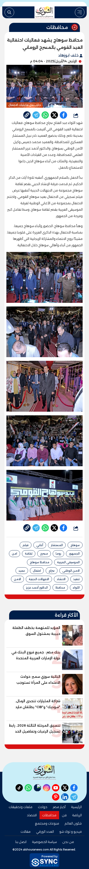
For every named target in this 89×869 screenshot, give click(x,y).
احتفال (37, 570)
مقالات (26, 832)
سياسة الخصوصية (44, 842)
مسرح (44, 553)
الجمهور (74, 553)
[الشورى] (44, 12)
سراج (52, 570)
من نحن (68, 842)
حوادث (42, 807)
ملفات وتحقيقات (20, 807)
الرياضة (77, 815)
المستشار (57, 545)
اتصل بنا (20, 842)
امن (14, 553)
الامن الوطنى (71, 570)
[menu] (79, 12)
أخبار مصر (59, 807)
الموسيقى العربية (68, 562)
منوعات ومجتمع (47, 823)
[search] (9, 12)
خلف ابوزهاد (68, 55)
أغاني (39, 545)
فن (64, 815)
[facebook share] (63, 115)
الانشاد (61, 579)
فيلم (26, 545)
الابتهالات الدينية (39, 579)
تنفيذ (76, 579)
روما (58, 553)
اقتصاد (32, 815)
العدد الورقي (45, 832)
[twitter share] (54, 115)
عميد (21, 570)
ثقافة (28, 553)
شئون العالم (73, 823)
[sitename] (44, 771)
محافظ (60, 587)
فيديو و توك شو (70, 832)
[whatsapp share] (45, 115)
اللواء (76, 587)
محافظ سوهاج (39, 562)
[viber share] (36, 115)
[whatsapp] (27, 115)
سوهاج (75, 545)
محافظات (49, 815)
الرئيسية (76, 807)
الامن (17, 579)
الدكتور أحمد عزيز (37, 587)
